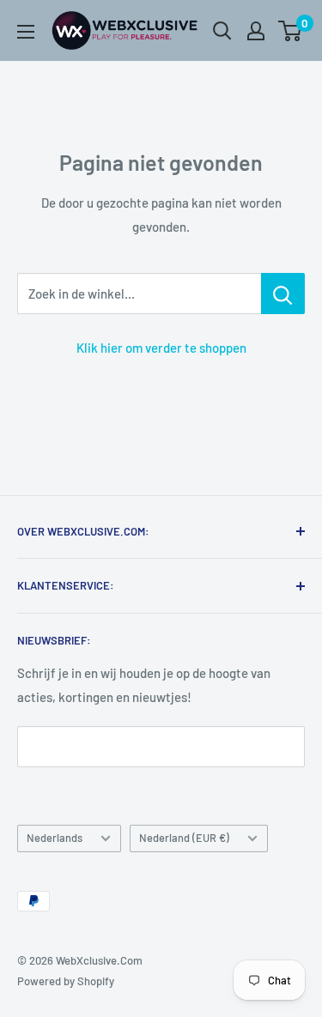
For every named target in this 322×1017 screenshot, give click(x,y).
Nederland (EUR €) (184, 837)
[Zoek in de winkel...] (283, 293)
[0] (290, 31)
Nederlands (54, 837)
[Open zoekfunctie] (222, 30)
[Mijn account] (255, 30)
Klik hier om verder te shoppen (161, 347)
